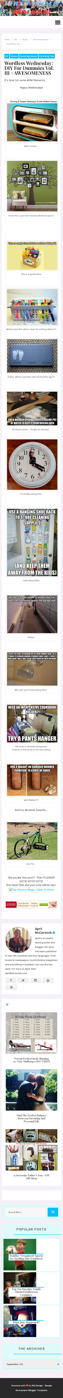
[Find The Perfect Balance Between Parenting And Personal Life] (31, 1090)
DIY (7, 56)
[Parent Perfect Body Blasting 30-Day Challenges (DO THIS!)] (31, 1033)
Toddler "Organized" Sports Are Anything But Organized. (26, 1257)
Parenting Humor (28, 56)
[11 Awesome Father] (31, 1150)
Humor (14, 56)
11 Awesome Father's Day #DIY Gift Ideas (31, 1177)
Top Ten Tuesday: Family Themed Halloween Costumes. (26, 1292)
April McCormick (43, 931)
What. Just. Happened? (26, 1322)
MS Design (37, 1385)
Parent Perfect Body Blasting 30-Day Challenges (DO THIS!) (31, 1060)
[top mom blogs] (31, 890)
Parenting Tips (46, 56)
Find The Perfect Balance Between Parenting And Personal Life (31, 1118)
